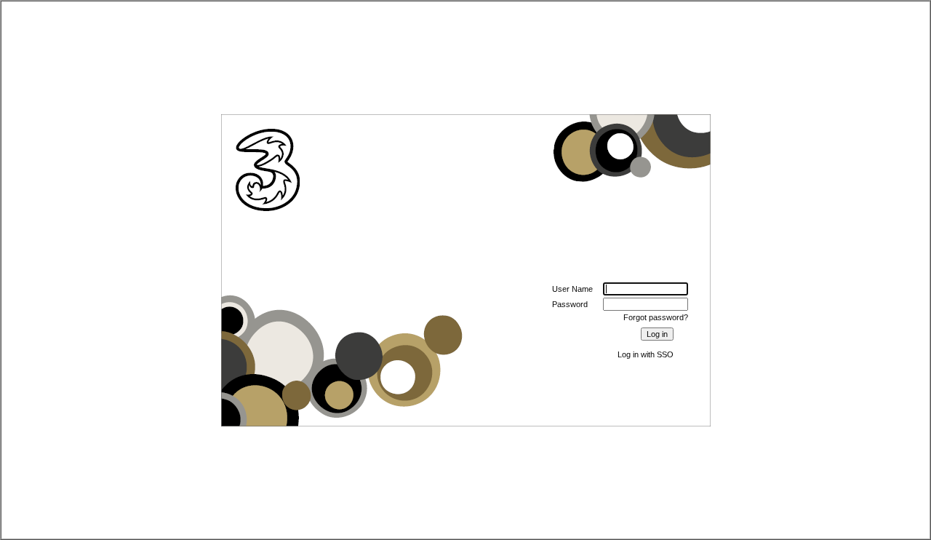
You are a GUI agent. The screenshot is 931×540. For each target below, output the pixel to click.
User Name (572, 289)
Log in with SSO (646, 354)
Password (570, 304)
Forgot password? (655, 317)
